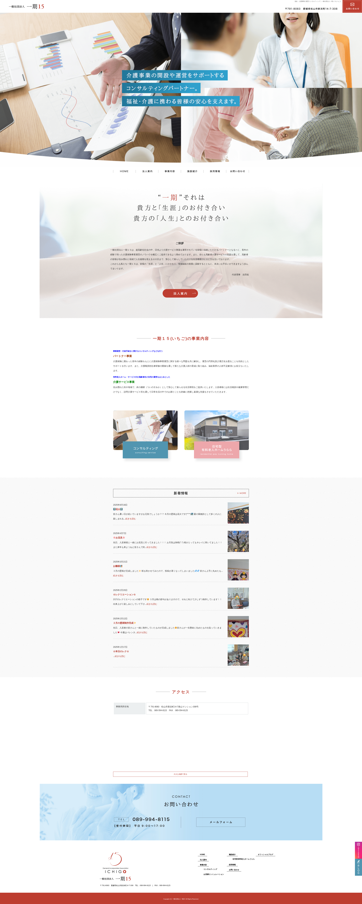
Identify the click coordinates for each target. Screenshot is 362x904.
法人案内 (147, 172)
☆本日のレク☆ (121, 651)
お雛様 (116, 566)
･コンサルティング (210, 869)
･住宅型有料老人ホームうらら (243, 859)
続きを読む (130, 518)
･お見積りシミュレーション (213, 874)
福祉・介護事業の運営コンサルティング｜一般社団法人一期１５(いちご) (318, 1)
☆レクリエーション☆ (124, 594)
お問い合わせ (237, 172)
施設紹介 (192, 172)
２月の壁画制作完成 (123, 623)
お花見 (119, 537)
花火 (118, 509)
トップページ (124, 172)
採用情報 (215, 172)
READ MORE (180, 293)
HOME (202, 854)
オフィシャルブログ (265, 854)
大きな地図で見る (180, 774)
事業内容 (169, 172)
